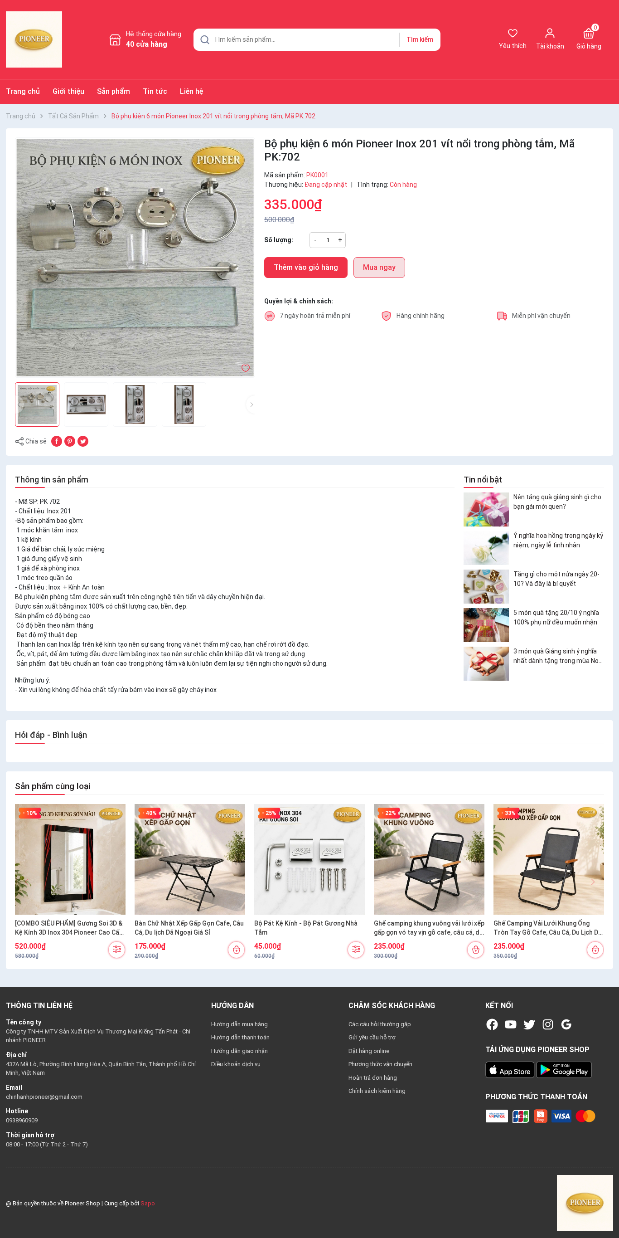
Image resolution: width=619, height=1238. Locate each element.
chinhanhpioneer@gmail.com (44, 1096)
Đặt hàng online (368, 1051)
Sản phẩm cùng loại (52, 786)
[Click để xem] (135, 257)
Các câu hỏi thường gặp (379, 1024)
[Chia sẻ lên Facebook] (56, 440)
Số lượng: (278, 240)
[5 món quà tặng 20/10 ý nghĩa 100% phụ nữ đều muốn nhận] (486, 625)
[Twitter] (529, 1024)
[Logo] (585, 1202)
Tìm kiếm (419, 39)
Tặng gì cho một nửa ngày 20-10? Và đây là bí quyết (556, 578)
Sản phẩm (113, 91)
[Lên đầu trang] (604, 1210)
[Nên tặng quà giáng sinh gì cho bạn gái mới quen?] (486, 509)
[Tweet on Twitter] (82, 440)
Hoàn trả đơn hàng (372, 1077)
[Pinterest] (69, 440)
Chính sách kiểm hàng (377, 1090)
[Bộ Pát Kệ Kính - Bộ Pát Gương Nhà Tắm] (309, 859)
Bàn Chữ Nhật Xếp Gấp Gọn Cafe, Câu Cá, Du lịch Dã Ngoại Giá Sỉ (189, 928)
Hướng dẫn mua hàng (239, 1024)
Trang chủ (23, 91)
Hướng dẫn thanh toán (240, 1037)
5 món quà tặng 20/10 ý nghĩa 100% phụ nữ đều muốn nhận (556, 617)
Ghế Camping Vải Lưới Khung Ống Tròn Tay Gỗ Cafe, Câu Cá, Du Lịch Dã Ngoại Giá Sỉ (547, 928)
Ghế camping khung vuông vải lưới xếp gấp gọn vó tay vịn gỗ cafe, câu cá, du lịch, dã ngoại (429, 928)
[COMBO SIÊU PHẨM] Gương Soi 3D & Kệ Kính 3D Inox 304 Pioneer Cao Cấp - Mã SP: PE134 (69, 928)
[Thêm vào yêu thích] (245, 367)
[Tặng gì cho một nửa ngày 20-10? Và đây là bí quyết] (486, 587)
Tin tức (155, 91)
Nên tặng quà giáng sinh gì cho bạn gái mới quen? (557, 501)
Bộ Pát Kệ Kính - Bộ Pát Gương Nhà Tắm (306, 928)
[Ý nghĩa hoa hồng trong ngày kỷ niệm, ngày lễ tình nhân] (486, 548)
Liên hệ (191, 91)
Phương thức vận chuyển (380, 1064)
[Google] (566, 1024)
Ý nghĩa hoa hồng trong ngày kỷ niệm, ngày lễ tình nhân (558, 540)
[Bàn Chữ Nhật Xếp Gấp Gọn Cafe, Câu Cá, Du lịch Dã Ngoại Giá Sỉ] (190, 859)
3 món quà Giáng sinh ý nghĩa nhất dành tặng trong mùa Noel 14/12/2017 (558, 657)
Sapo (147, 1203)
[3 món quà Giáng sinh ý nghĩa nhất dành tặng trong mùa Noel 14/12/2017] (486, 664)
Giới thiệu (68, 91)
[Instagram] (548, 1024)
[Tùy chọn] (117, 950)
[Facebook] (492, 1024)
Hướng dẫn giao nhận (239, 1051)
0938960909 (22, 1120)
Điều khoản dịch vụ (236, 1064)
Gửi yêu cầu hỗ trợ (372, 1037)
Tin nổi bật (483, 479)
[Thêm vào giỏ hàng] (236, 950)
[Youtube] (510, 1024)
